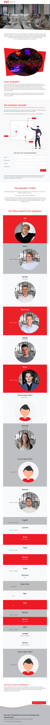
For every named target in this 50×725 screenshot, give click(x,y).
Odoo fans (15, 39)
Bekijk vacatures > (25, 397)
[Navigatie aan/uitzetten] (45, 2)
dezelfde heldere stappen (40, 107)
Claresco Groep (20, 93)
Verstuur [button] (43, 170)
